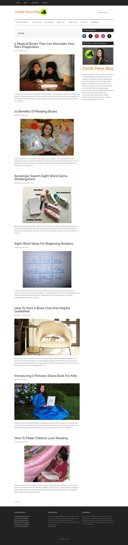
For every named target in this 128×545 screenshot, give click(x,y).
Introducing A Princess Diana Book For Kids (45, 376)
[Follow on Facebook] (84, 36)
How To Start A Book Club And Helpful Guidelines (42, 309)
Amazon (101, 99)
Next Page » (17, 502)
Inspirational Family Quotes (21, 522)
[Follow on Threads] (109, 36)
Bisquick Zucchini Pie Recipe (21, 524)
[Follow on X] (91, 36)
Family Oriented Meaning (21, 526)
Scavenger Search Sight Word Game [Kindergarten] (40, 177)
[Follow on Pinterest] (97, 36)
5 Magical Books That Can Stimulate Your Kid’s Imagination (44, 45)
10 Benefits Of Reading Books (35, 111)
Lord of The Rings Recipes (21, 518)
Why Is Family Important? (21, 520)
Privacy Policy (52, 526)
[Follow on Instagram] (103, 36)
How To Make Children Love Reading (41, 438)
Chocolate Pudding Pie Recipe (22, 516)
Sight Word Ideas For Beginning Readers (43, 243)
